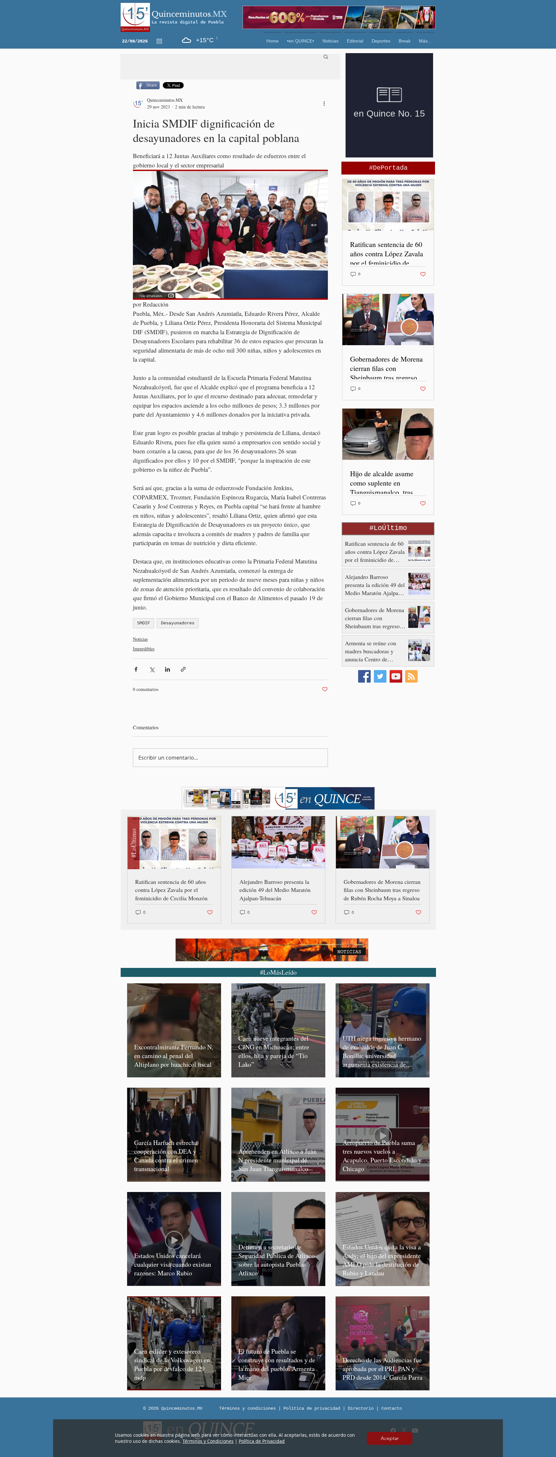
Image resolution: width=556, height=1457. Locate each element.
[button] (389, 1438)
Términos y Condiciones (208, 1441)
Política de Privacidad (262, 1441)
